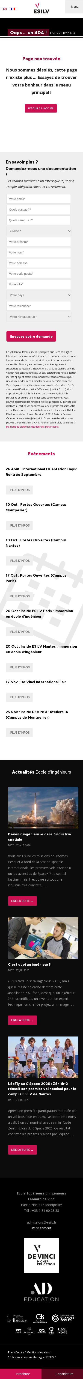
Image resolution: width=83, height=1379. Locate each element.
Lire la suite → (22, 901)
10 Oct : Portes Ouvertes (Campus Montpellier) (36, 507)
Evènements (41, 453)
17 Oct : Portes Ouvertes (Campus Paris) (36, 578)
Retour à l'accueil (41, 108)
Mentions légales (38, 1352)
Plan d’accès (16, 1352)
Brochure (23, 1374)
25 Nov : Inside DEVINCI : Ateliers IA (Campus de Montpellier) (37, 715)
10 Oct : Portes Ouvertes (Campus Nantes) (36, 543)
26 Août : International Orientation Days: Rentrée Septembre (41, 472)
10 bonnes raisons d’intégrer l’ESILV (31, 1357)
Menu (74, 7)
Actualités (41, 772)
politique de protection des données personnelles (32, 426)
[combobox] (38, 209)
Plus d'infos (20, 490)
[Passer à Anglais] (5, 9)
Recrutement (41, 1228)
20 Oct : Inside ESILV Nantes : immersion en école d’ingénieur (41, 649)
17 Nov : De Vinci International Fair (36, 682)
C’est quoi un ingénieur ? (29, 964)
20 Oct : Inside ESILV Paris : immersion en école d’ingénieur (39, 614)
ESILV (54, 33)
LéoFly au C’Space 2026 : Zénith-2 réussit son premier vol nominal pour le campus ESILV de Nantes (42, 1089)
